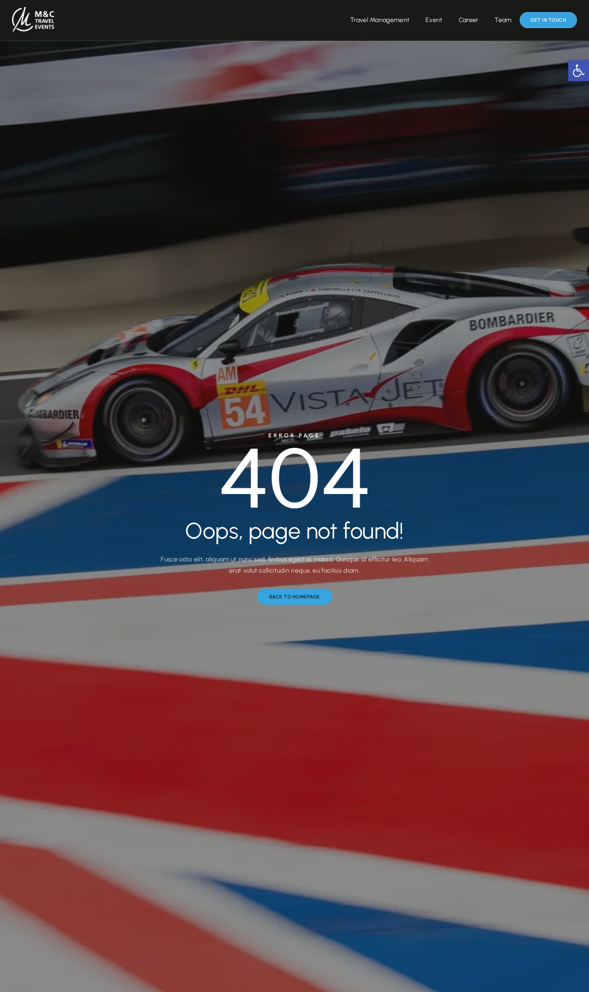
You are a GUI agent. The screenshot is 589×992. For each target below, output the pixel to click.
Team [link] (502, 20)
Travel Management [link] (379, 20)
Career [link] (469, 20)
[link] (578, 70)
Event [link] (434, 20)
